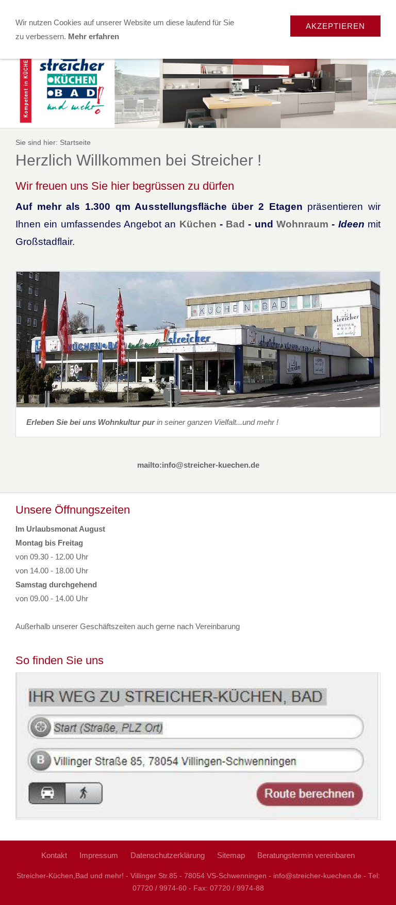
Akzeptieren (335, 26)
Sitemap (231, 855)
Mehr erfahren (93, 36)
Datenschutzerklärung (167, 855)
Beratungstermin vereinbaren (306, 855)
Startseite (75, 142)
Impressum (98, 855)
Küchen (199, 224)
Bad (237, 224)
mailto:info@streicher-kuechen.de (198, 464)
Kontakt (54, 855)
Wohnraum (304, 224)
